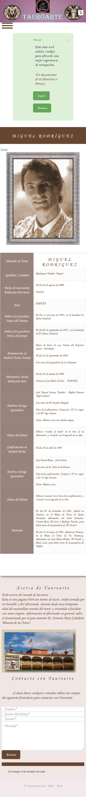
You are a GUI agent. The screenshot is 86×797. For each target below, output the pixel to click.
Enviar (11, 754)
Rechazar (42, 108)
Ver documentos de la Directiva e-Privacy (46, 79)
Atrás (3, 149)
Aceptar (41, 95)
